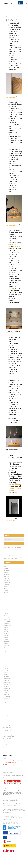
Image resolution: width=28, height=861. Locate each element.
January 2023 (7, 619)
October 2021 (6, 633)
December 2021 (7, 629)
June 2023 (6, 611)
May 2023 (6, 613)
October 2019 (6, 664)
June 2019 (6, 670)
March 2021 (6, 641)
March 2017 (6, 713)
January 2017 (6, 717)
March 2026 (6, 570)
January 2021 (6, 645)
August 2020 (6, 653)
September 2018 (7, 688)
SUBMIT (6, 765)
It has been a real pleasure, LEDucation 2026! (13, 551)
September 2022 (7, 625)
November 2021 (7, 631)
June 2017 (6, 706)
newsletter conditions (11, 762)
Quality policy (6, 744)
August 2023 (6, 607)
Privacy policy (17, 760)
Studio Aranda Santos (10, 97)
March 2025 (6, 574)
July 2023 (6, 609)
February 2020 (7, 657)
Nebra (18, 488)
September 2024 (7, 582)
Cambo (11, 488)
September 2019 (7, 666)
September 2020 (7, 651)
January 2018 (6, 694)
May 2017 (6, 708)
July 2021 (6, 635)
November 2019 (7, 662)
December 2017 (7, 696)
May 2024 (6, 588)
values (10, 529)
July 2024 (6, 586)
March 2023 (6, 617)
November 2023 (7, 600)
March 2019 (6, 676)
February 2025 (7, 576)
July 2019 (6, 668)
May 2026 (6, 566)
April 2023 (6, 615)
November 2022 (7, 621)
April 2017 (6, 710)
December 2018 (7, 682)
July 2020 (6, 655)
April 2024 (6, 590)
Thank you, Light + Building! (10, 553)
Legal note (5, 741)
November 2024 (7, 580)
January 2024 (7, 596)
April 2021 (6, 639)
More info (4, 774)
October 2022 (6, 623)
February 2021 (7, 643)
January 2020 (7, 660)
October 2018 (6, 686)
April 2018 (6, 692)
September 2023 (7, 604)
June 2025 (6, 572)
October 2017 (6, 700)
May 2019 (6, 672)
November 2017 (7, 698)
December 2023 (7, 598)
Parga (11, 490)
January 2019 (7, 680)
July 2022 (6, 627)
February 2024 (7, 594)
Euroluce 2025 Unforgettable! (10, 555)
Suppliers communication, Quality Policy (12, 747)
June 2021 (6, 637)
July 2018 (6, 690)
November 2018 (7, 684)
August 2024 (6, 584)
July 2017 (6, 704)
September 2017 (7, 702)
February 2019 (7, 678)
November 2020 (7, 647)
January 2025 (7, 578)
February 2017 (7, 715)
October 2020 (7, 649)
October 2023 (6, 602)
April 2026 (6, 568)
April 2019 (6, 674)
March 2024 (6, 592)
